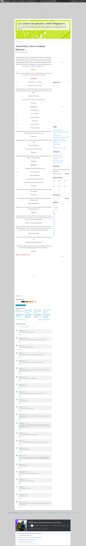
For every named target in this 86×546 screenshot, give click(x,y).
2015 (54, 221)
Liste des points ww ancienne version (60, 147)
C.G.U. (45, 512)
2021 (54, 211)
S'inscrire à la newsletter (20, 305)
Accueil (17, 41)
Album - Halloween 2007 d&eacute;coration (61, 137)
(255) (58, 156)
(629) (57, 155)
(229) (55, 158)
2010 (54, 230)
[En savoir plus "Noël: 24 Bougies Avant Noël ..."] (62, 189)
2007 (54, 235)
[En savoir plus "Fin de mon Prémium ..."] (62, 183)
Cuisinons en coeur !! (57, 144)
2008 (54, 233)
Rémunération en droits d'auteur (51, 512)
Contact (21, 41)
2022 (54, 205)
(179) (57, 162)
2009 (54, 232)
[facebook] (51, 1)
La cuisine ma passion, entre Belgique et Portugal (43, 23)
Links (54, 146)
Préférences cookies (75, 512)
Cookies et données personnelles (67, 512)
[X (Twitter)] (53, 1)
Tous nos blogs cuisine (45, 1)
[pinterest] (55, 1)
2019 (54, 214)
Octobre (55, 207)
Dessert (21, 295)
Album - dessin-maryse (57, 135)
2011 (54, 228)
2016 (54, 219)
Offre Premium (59, 512)
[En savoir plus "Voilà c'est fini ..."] (67, 183)
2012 (54, 226)
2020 (54, 212)
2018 (54, 216)
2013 (54, 225)
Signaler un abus (40, 512)
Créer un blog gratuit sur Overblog (24, 512)
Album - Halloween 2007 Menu (59, 139)
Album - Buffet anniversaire (58, 130)
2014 (54, 223)
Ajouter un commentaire (25, 326)
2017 (54, 218)
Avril (55, 209)
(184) (58, 160)
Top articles (31, 512)
